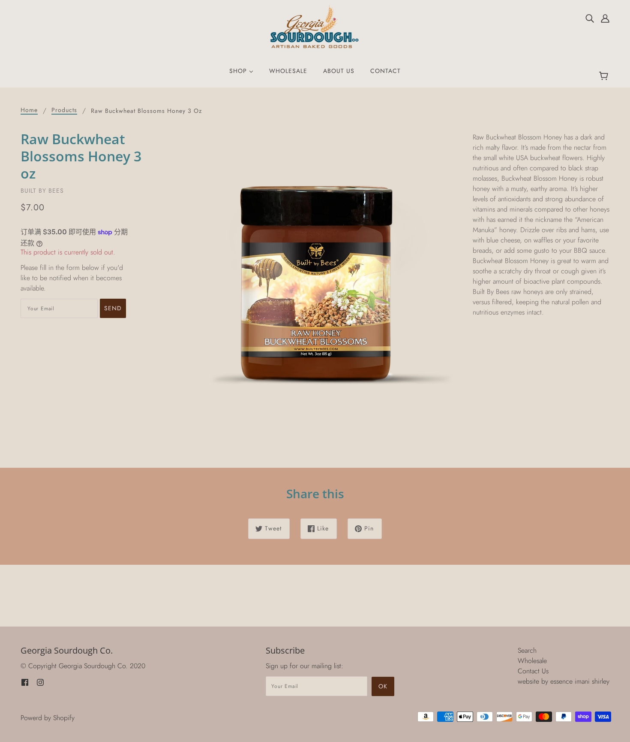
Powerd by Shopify (48, 718)
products (64, 110)
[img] (589, 18)
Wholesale (532, 661)
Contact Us (533, 671)
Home (29, 110)
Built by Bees (42, 190)
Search (527, 650)
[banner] (315, 26)
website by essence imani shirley (563, 681)
